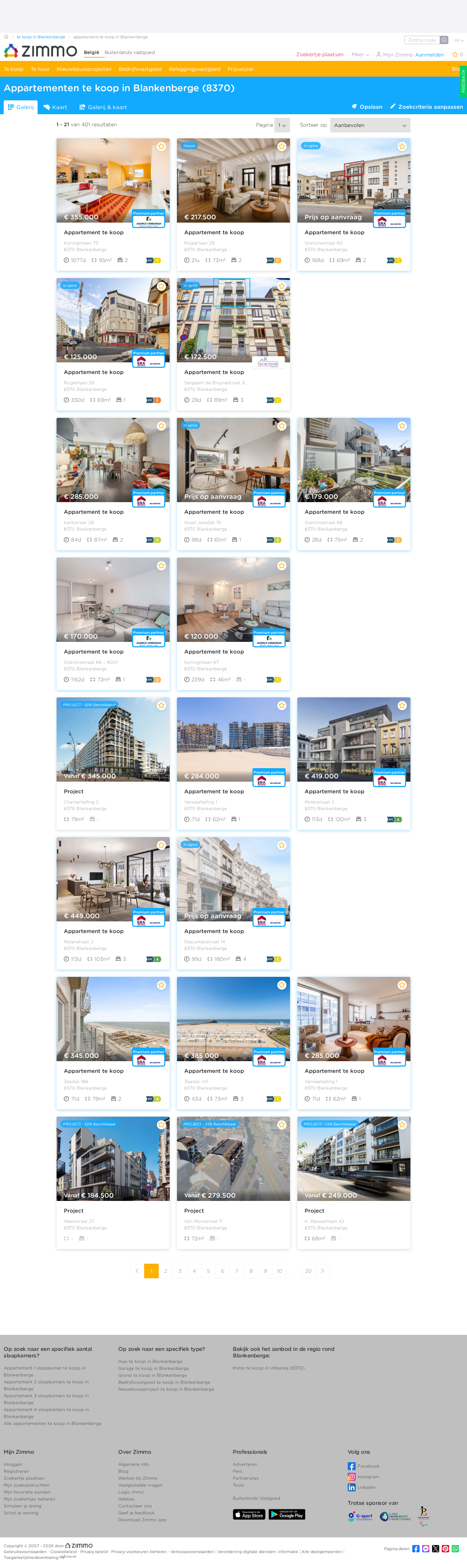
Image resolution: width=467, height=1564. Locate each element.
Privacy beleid (94, 1551)
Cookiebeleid (64, 1551)
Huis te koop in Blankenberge (150, 1361)
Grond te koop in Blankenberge (152, 1375)
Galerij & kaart (107, 107)
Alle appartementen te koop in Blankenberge (52, 1423)
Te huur (40, 69)
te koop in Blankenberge (41, 36)
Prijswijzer (241, 69)
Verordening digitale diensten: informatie (258, 1551)
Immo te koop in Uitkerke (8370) (269, 1368)
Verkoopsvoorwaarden (192, 1551)
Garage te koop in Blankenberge (153, 1368)
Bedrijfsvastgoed (140, 69)
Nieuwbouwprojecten (84, 69)
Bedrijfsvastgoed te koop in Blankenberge (164, 1382)
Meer (359, 54)
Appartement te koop (94, 232)
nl (457, 40)
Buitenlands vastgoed (130, 52)
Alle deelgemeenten (322, 1551)
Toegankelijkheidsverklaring (31, 1557)
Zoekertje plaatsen (320, 54)
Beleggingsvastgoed (194, 69)
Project (74, 791)
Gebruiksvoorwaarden (26, 1551)
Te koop (13, 69)
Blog (457, 69)
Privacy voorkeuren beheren (139, 1551)
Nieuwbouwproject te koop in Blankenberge (166, 1389)
